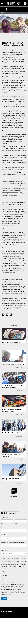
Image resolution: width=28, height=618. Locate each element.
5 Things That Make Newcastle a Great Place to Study (12, 479)
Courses (3, 9)
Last (16, 523)
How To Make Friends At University (13, 364)
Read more (19, 345)
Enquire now (23, 9)
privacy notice (7, 594)
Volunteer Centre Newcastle (10, 192)
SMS (4, 579)
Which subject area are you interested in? (13, 542)
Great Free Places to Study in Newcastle (11, 455)
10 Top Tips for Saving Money (11, 342)
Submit (4, 598)
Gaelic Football (17, 307)
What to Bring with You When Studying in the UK (11, 410)
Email (3, 527)
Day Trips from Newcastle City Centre (14, 433)
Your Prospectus (12, 9)
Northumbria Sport (12, 286)
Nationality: (4, 550)
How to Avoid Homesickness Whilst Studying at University (13, 386)
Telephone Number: (7, 534)
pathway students (14, 57)
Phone (5, 575)
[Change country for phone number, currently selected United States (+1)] (3, 538)
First (2, 523)
